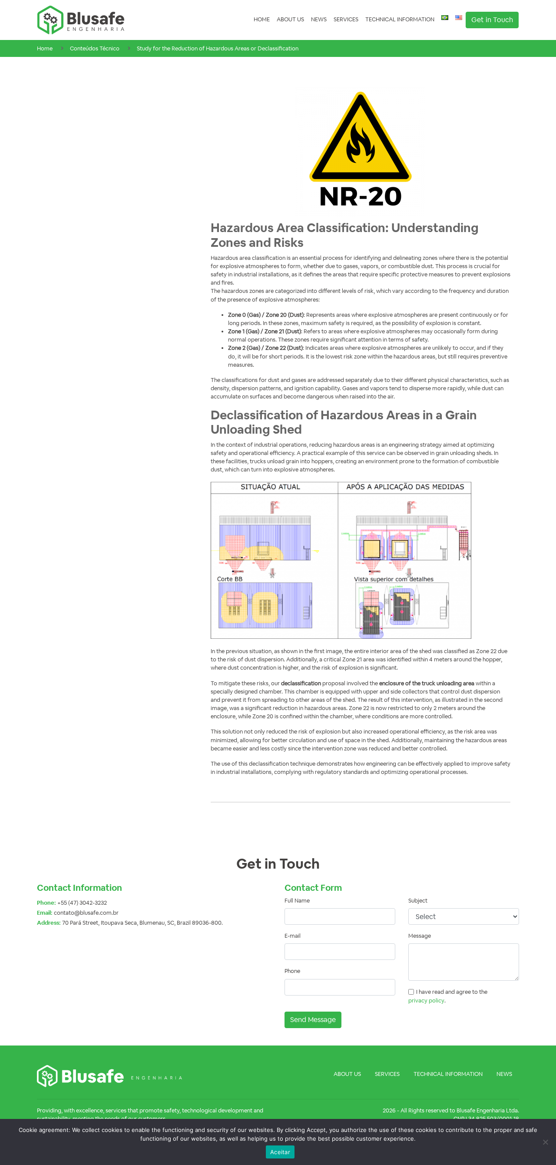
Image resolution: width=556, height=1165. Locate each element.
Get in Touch (492, 19)
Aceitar (280, 1151)
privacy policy (426, 1000)
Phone (292, 971)
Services (346, 19)
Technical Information (399, 19)
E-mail (293, 935)
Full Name (297, 900)
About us (290, 19)
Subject (417, 900)
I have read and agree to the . (447, 996)
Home (262, 19)
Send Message (313, 1019)
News (319, 19)
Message (419, 935)
